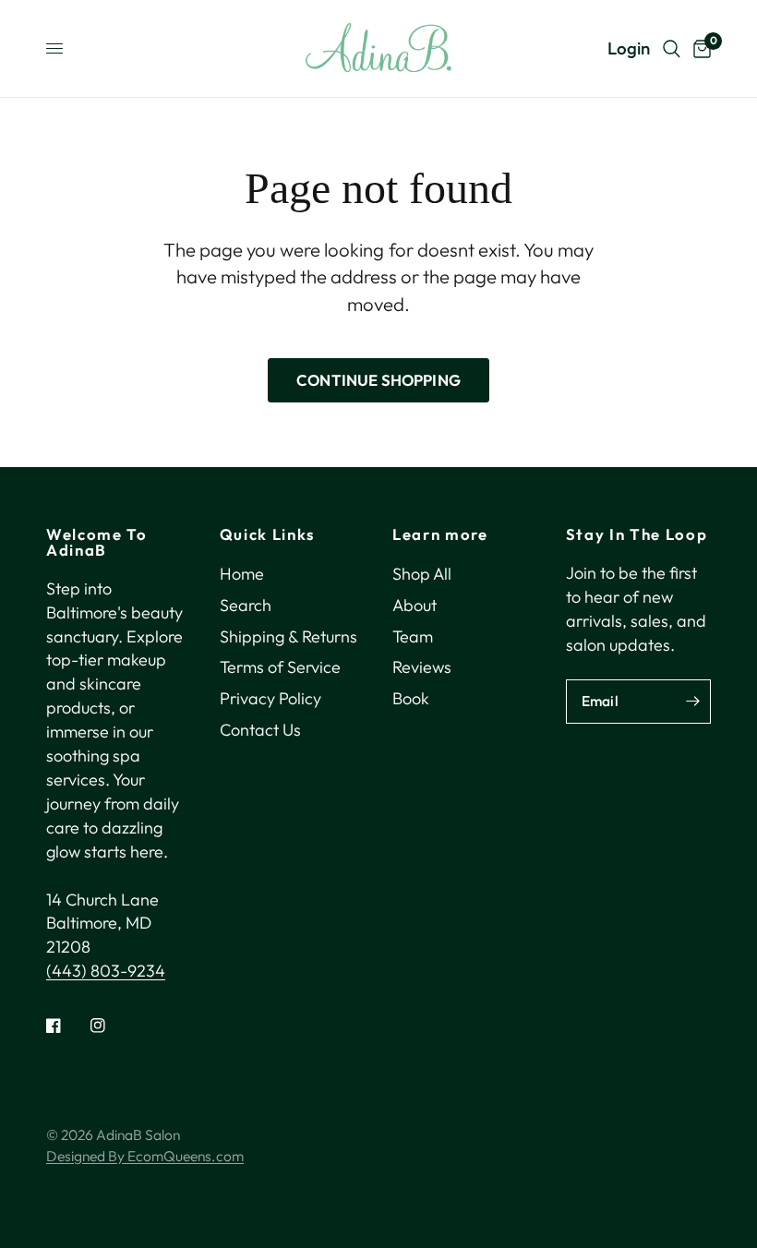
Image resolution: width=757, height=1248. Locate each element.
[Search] (671, 48)
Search (245, 605)
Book (410, 698)
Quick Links (267, 535)
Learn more (440, 535)
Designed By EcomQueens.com (145, 1155)
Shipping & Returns (288, 636)
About (414, 605)
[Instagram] (110, 1025)
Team (412, 636)
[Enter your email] (692, 701)
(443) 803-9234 (105, 970)
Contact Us (260, 729)
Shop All (421, 573)
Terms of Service (280, 667)
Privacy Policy (270, 698)
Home (242, 573)
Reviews (421, 667)
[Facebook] (66, 1025)
